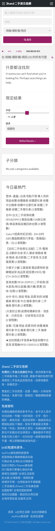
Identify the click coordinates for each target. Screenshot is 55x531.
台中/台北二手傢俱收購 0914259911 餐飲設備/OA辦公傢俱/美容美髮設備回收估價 (26, 219)
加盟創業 (24, 490)
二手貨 (27, 486)
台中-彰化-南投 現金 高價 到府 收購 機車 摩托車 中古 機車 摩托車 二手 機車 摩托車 (27, 301)
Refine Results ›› (27, 140)
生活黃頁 (29, 473)
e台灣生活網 (22, 512)
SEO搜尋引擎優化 (12, 469)
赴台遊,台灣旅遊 (11, 477)
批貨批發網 (36, 516)
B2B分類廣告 (39, 512)
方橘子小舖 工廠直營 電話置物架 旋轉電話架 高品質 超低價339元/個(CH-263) (27, 272)
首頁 (10, 512)
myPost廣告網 (10, 452)
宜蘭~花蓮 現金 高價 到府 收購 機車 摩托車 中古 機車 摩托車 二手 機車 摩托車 (27, 330)
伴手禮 (31, 481)
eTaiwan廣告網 (24, 465)
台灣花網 (33, 494)
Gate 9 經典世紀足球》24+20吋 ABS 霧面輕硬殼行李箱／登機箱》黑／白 (26, 238)
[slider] (27, 113)
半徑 (8, 110)
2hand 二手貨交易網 (18, 3)
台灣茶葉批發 (9, 498)
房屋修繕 (7, 457)
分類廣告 (28, 461)
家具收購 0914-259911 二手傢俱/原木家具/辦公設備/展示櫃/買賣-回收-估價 (27, 286)
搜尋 (28, 39)
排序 (8, 123)
